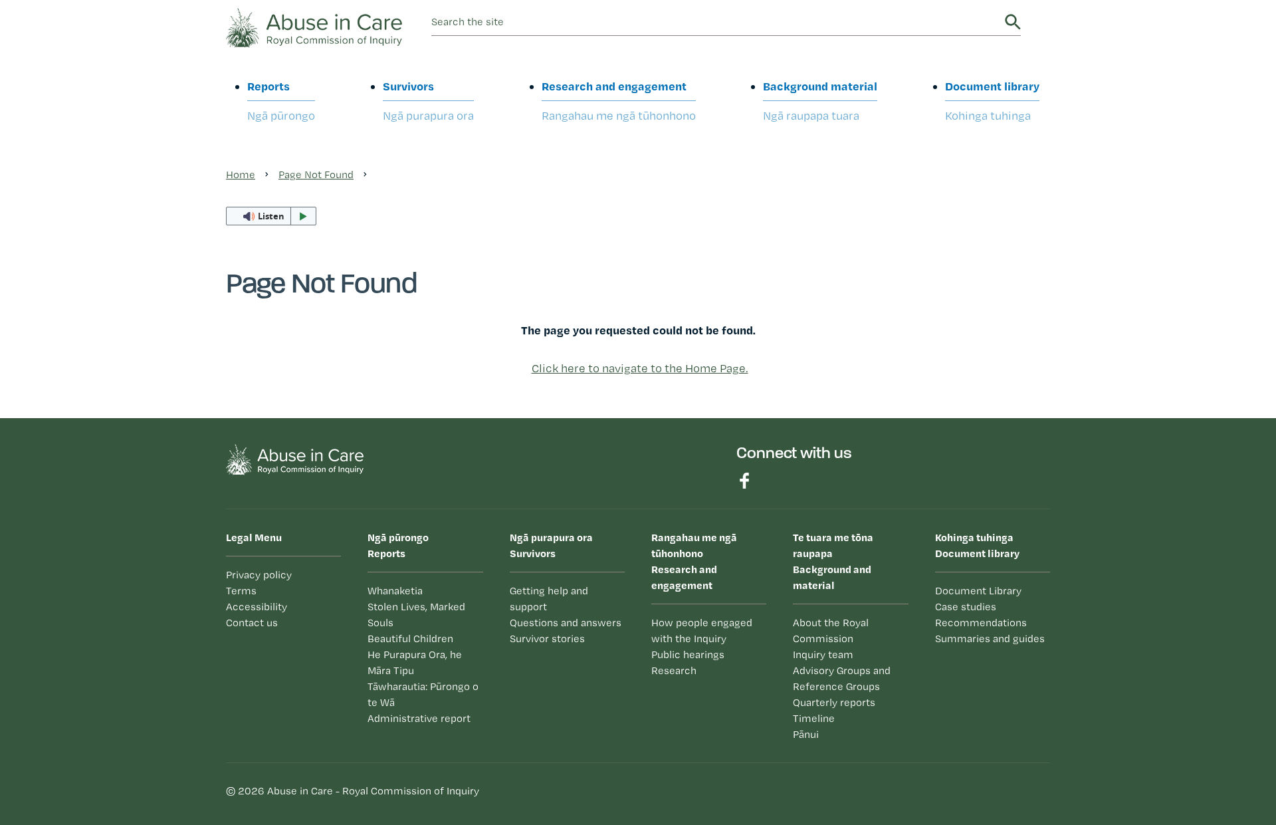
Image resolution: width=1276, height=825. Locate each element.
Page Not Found (316, 174)
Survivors (428, 100)
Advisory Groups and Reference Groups (842, 678)
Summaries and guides (990, 638)
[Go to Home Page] (314, 26)
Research (673, 670)
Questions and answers (565, 622)
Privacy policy (259, 574)
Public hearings (687, 654)
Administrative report (419, 718)
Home (240, 174)
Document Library (978, 590)
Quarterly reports (834, 702)
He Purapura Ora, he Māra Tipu (415, 662)
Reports (281, 100)
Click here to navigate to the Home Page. (640, 368)
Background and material (833, 561)
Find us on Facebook (744, 481)
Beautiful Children (410, 638)
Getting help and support (549, 598)
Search (1013, 22)
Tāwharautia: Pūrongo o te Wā (423, 694)
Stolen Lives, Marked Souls (416, 614)
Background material (820, 100)
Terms (241, 590)
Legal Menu (254, 537)
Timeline (814, 718)
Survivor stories (547, 638)
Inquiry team (823, 654)
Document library (992, 100)
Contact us (252, 622)
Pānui (806, 734)
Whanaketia (395, 590)
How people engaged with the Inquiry (701, 630)
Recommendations (981, 622)
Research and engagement (619, 100)
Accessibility (256, 606)
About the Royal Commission (831, 630)
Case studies (965, 606)
